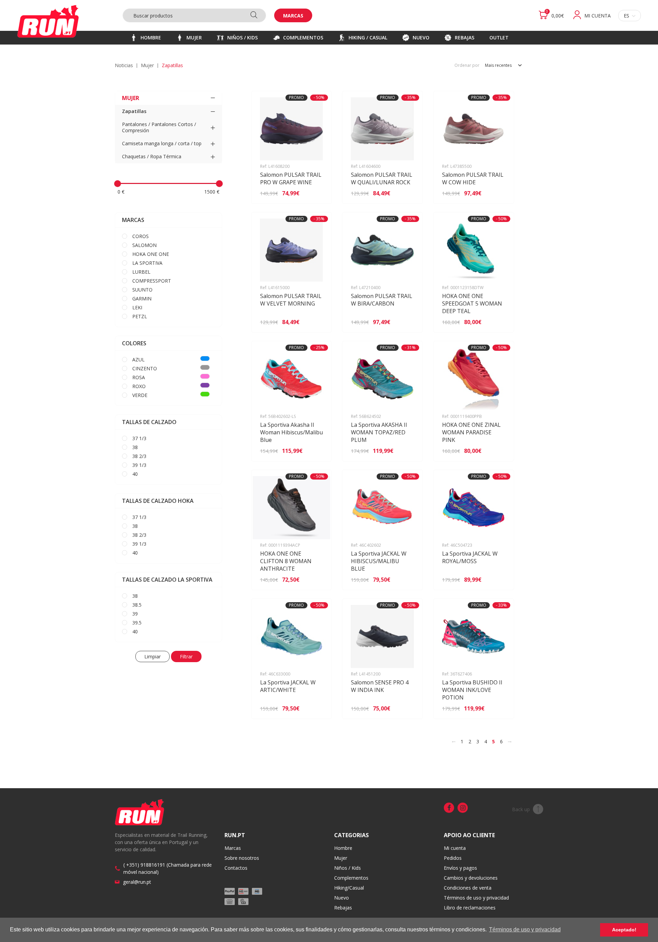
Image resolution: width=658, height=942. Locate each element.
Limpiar (152, 656)
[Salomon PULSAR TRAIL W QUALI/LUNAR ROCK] (407, 193)
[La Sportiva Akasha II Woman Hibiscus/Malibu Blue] (316, 451)
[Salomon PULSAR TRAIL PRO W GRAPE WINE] (316, 193)
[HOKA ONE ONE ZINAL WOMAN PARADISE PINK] (498, 451)
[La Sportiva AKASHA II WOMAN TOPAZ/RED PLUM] (407, 451)
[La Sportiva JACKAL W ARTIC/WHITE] (316, 708)
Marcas (293, 15)
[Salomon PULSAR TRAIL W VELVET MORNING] (316, 322)
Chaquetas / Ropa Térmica (151, 156)
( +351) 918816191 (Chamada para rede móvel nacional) (167, 868)
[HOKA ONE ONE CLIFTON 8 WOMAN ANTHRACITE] (316, 579)
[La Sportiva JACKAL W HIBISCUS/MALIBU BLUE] (407, 579)
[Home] (48, 21)
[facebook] (449, 808)
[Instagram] (463, 808)
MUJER (147, 65)
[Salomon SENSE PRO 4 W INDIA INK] (407, 708)
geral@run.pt (137, 882)
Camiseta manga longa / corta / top (162, 143)
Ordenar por (466, 65)
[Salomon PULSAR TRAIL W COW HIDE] (498, 193)
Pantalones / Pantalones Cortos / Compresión (159, 127)
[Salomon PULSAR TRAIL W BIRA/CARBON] (407, 322)
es (626, 15)
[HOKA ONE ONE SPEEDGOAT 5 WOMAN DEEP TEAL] (498, 322)
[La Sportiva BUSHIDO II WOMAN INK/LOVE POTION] (498, 708)
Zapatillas (134, 111)
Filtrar (186, 656)
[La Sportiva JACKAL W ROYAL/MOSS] (498, 579)
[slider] (117, 183)
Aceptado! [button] (624, 929)
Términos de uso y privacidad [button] (525, 929)
